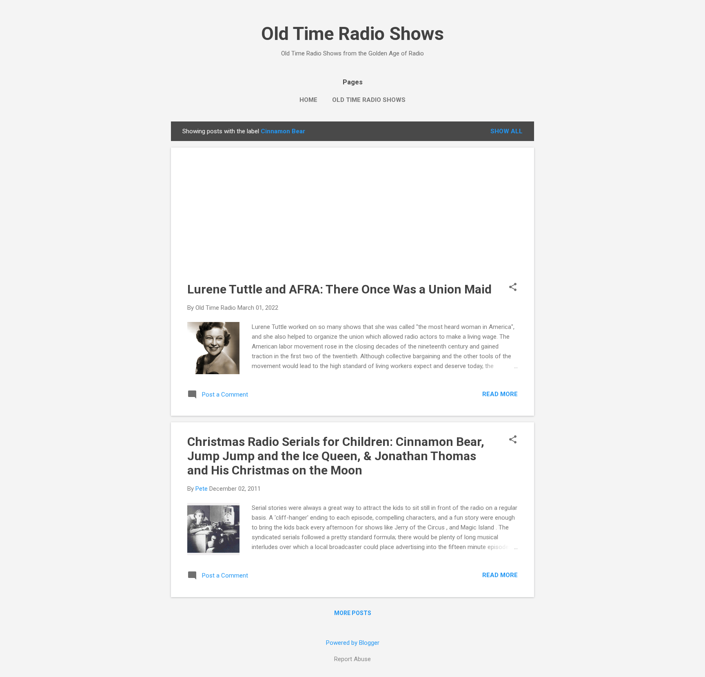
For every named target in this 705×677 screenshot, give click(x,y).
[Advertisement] (352, 221)
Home (308, 100)
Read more (500, 394)
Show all (506, 131)
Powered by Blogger (352, 642)
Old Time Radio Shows (352, 33)
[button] (513, 287)
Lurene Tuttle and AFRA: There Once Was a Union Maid (339, 289)
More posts (352, 613)
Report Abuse (352, 659)
